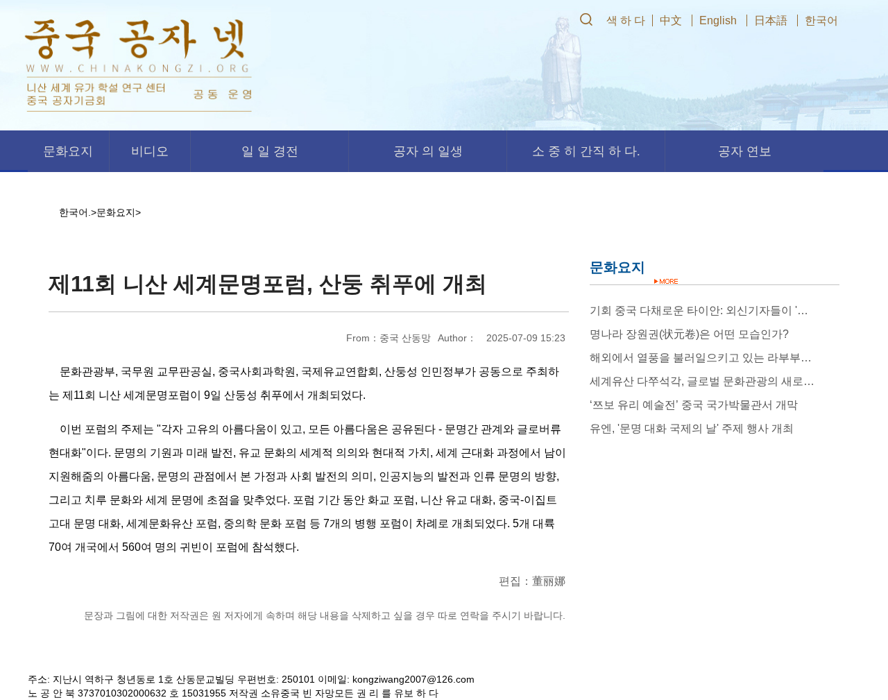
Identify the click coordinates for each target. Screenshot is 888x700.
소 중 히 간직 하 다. (586, 151)
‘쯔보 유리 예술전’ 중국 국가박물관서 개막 (694, 405)
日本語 (770, 20)
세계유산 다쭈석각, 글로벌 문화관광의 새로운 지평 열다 (702, 381)
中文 (671, 20)
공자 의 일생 (428, 151)
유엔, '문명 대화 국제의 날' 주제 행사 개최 (692, 428)
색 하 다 (625, 20)
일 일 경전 (269, 151)
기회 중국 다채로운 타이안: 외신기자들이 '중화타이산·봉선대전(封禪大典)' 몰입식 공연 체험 (702, 310)
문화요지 (68, 151)
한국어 (821, 20)
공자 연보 (744, 151)
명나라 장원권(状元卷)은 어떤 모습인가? (689, 334)
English (718, 20)
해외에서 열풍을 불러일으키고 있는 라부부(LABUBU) (702, 358)
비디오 (150, 151)
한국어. (75, 212)
